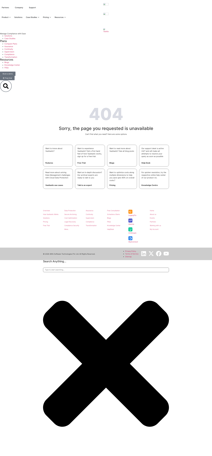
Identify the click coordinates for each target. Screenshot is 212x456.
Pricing (112, 185)
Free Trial (81, 163)
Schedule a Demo (113, 214)
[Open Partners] (10, 7)
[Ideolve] (130, 221)
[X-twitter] (151, 253)
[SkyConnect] (130, 238)
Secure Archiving (70, 214)
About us (153, 214)
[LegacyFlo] (130, 212)
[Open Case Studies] (38, 17)
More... (66, 229)
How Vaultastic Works (50, 214)
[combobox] (106, 270)
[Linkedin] (143, 253)
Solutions (46, 218)
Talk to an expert (84, 185)
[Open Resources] (65, 17)
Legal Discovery (70, 222)
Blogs (111, 163)
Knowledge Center (113, 225)
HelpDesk (110, 229)
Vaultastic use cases (54, 185)
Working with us (155, 225)
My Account (154, 229)
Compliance (90, 222)
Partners (153, 222)
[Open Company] (24, 7)
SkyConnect (133, 242)
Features (49, 163)
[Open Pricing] (50, 17)
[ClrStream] (130, 229)
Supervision (90, 218)
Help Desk (145, 163)
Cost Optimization (70, 218)
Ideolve (131, 224)
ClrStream (132, 233)
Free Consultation (113, 210)
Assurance (89, 210)
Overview (46, 210)
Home (152, 210)
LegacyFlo (132, 215)
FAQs (109, 222)
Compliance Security (71, 225)
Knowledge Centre (149, 185)
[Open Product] (10, 17)
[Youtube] (166, 253)
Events (152, 218)
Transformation (91, 225)
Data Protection (70, 210)
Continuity (89, 214)
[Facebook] (158, 253)
